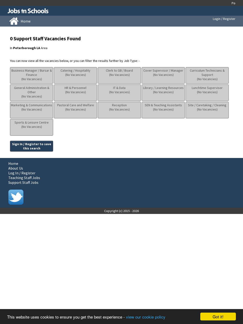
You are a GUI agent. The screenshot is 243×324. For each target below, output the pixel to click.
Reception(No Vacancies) (119, 107)
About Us (15, 168)
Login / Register (224, 19)
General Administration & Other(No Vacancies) (31, 92)
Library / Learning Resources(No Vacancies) (163, 90)
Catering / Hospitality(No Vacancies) (75, 72)
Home (13, 163)
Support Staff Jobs (23, 182)
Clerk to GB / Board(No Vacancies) (119, 72)
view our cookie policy (145, 317)
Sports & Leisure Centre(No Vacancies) (31, 124)
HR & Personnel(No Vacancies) (75, 90)
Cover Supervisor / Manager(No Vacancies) (163, 72)
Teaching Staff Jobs (24, 177)
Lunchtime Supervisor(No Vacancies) (207, 90)
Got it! (218, 316)
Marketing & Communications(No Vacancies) (31, 107)
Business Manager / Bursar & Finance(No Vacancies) (31, 74)
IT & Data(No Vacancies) (119, 90)
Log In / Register (21, 173)
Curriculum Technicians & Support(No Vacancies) (207, 74)
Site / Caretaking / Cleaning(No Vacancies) (207, 107)
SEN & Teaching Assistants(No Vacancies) (163, 107)
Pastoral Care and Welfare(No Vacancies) (75, 107)
